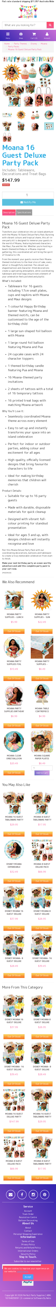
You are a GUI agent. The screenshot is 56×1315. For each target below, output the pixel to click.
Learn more (22, 1271)
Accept (28, 1276)
